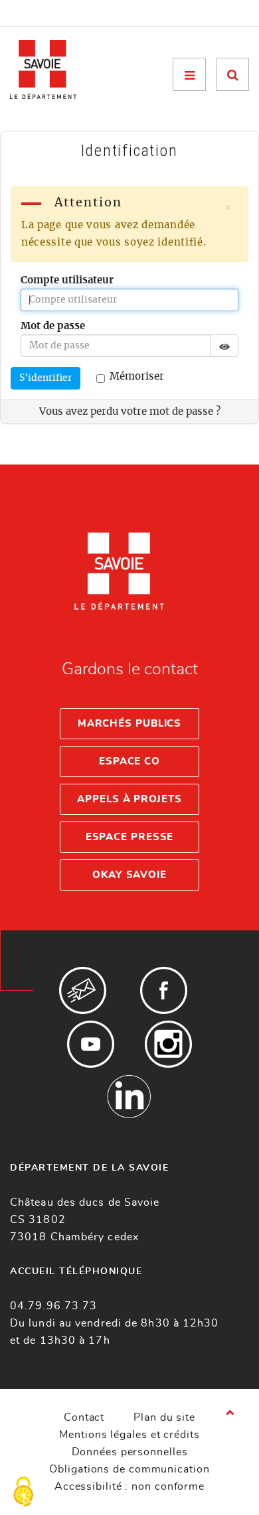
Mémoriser (137, 377)
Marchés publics (130, 724)
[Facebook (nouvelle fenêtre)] (163, 990)
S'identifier (45, 378)
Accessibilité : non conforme (129, 1486)
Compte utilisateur (67, 280)
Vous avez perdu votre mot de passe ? (129, 412)
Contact (84, 1417)
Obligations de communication (129, 1469)
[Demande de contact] (82, 990)
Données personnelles (130, 1452)
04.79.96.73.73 (53, 1306)
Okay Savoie (129, 875)
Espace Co (129, 761)
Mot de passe (53, 326)
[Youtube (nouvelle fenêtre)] (90, 1044)
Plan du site (164, 1417)
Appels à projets (129, 799)
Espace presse (130, 837)
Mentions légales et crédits (129, 1434)
